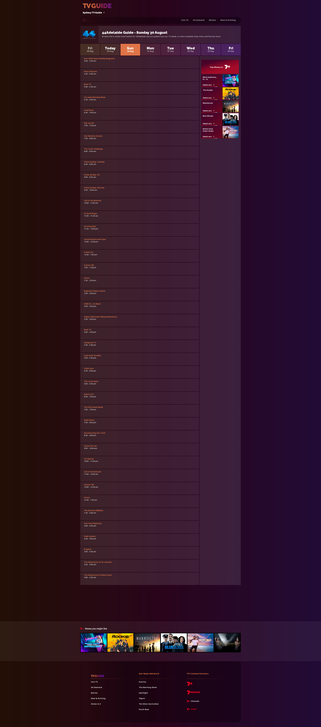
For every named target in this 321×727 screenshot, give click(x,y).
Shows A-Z (96, 704)
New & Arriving (228, 20)
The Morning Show (148, 687)
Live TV (184, 20)
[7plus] (189, 685)
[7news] (193, 693)
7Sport (142, 698)
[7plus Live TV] (193, 701)
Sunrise (142, 682)
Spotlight (143, 693)
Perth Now (144, 709)
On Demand (198, 20)
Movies (212, 20)
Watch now (207, 85)
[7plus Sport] (192, 709)
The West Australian (149, 704)
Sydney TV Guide (92, 13)
